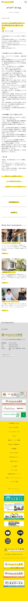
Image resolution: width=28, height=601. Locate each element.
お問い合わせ (14, 461)
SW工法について (14, 457)
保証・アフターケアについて (14, 477)
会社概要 (14, 448)
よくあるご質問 (14, 481)
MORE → (5, 253)
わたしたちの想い (14, 427)
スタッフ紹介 (14, 470)
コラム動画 (14, 466)
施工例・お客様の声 (14, 444)
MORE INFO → (7, 355)
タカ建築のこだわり (14, 423)
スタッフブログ (14, 452)
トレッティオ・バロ (14, 431)
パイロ (14, 436)
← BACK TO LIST (14, 181)
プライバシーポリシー (14, 488)
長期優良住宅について (14, 474)
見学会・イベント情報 (14, 440)
